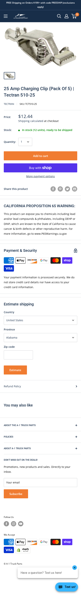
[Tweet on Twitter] (67, 189)
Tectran (9, 104)
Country (9, 312)
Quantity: (10, 142)
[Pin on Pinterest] (60, 189)
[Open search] (59, 16)
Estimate (15, 370)
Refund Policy (12, 386)
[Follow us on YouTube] (20, 523)
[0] (74, 16)
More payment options (40, 176)
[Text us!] (66, 588)
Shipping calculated (30, 121)
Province (9, 329)
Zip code (9, 347)
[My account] (66, 16)
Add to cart (40, 156)
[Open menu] (6, 16)
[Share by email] (74, 189)
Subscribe (15, 494)
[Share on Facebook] (53, 189)
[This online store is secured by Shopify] (22, 550)
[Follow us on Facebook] (6, 523)
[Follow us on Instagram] (13, 523)
